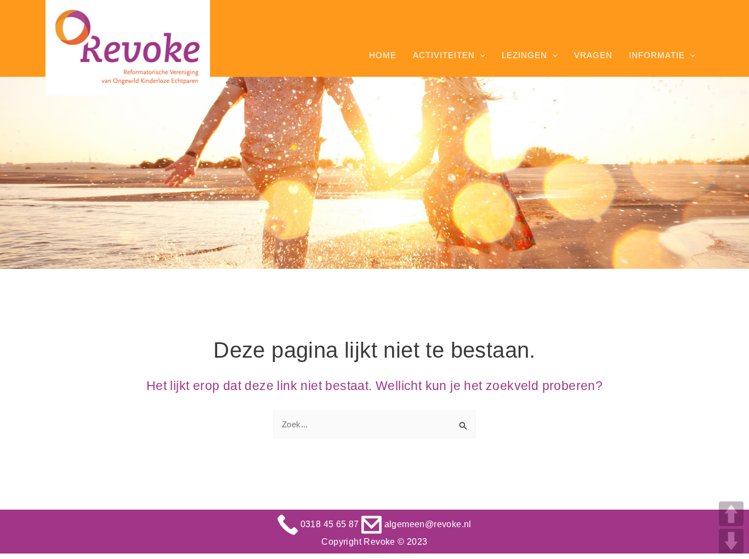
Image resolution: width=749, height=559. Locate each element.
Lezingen (524, 55)
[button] (480, 55)
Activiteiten (444, 55)
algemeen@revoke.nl (427, 524)
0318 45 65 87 (329, 524)
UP (731, 513)
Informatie (657, 55)
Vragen (593, 55)
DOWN (731, 541)
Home (382, 55)
